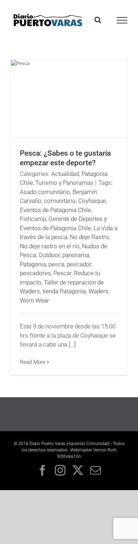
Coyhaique (92, 200)
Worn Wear (34, 300)
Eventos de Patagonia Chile (55, 209)
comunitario (60, 200)
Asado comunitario (45, 191)
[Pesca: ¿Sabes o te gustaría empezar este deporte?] (69, 99)
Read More (32, 362)
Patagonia (33, 264)
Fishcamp (33, 218)
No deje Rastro (89, 236)
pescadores (35, 273)
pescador (79, 264)
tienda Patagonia (64, 291)
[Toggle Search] (97, 19)
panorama (75, 255)
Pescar (62, 273)
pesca (56, 264)
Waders (98, 291)
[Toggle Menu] (122, 20)
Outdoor (49, 255)
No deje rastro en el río (50, 246)
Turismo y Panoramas (64, 182)
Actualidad (65, 173)
